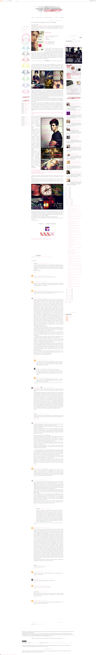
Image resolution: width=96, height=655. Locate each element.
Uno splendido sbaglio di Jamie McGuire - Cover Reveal (75, 226)
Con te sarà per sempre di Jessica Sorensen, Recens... (73, 250)
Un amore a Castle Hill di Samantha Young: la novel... (74, 219)
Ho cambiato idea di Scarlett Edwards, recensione (74, 284)
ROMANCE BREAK (25, 32)
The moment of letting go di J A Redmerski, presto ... (73, 240)
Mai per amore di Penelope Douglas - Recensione (74, 282)
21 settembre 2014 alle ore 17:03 (46, 579)
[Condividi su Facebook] (39, 255)
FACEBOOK (24, 30)
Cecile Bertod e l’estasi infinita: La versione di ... (73, 243)
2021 (68, 187)
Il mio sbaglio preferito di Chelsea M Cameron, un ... (74, 238)
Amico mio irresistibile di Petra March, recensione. (74, 232)
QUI (44, 223)
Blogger (62, 638)
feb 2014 (69, 298)
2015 (68, 196)
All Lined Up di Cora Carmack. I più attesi (75, 263)
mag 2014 (70, 293)
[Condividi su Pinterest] (40, 255)
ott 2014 (69, 202)
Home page (47, 622)
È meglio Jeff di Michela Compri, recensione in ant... (73, 210)
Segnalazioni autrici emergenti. (73, 221)
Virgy (35, 281)
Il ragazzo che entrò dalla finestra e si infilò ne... (74, 213)
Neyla (35, 297)
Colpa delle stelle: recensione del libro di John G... (74, 248)
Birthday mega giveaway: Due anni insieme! (76, 145)
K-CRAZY (56, 17)
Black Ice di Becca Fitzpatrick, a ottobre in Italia (75, 217)
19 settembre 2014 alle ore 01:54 (47, 368)
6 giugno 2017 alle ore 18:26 (42, 600)
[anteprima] (73, 79)
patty (68, 320)
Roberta (35, 585)
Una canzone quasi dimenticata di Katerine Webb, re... (74, 253)
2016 (68, 195)
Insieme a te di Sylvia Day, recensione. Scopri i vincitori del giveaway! (76, 121)
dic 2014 (69, 199)
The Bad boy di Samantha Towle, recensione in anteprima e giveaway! (76, 113)
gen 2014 (69, 300)
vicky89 (35, 600)
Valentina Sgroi (36, 579)
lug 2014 (69, 290)
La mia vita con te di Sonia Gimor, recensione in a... (73, 228)
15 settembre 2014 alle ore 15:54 (43, 565)
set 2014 (69, 204)
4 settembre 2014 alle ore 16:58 (42, 468)
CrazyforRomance (37, 387)
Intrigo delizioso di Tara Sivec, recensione (75, 267)
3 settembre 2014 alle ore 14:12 (42, 290)
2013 (68, 302)
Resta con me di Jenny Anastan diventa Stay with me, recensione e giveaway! (76, 171)
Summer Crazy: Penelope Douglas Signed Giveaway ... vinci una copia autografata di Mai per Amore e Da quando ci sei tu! (76, 162)
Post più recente (34, 622)
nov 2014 (69, 201)
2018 (68, 191)
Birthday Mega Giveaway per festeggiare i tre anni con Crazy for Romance (76, 104)
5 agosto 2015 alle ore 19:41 (42, 585)
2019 (68, 190)
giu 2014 (69, 292)
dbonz (69, 319)
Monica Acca (38, 368)
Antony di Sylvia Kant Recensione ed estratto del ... (74, 206)
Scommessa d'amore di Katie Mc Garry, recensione (74, 235)
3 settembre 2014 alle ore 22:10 (42, 422)
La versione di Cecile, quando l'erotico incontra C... (74, 262)
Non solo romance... (71, 254)
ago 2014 (69, 289)
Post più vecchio (60, 622)
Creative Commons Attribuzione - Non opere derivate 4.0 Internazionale (61, 642)
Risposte (36, 358)
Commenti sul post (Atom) (39, 624)
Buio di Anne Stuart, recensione (73, 230)
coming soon (39, 17)
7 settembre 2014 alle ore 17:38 (43, 527)
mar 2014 (69, 296)
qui (34, 218)
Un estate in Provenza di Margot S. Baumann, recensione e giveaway (75, 153)
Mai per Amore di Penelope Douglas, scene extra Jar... (74, 287)
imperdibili (62, 17)
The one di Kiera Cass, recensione (73, 208)
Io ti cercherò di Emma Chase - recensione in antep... (73, 223)
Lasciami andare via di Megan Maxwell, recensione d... (74, 259)
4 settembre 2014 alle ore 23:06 (42, 480)
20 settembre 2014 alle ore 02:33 (43, 571)
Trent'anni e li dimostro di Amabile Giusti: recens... (75, 270)
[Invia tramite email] (36, 255)
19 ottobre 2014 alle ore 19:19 (45, 377)
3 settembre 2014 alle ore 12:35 (43, 263)
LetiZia (35, 290)
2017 (68, 193)
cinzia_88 (38, 360)
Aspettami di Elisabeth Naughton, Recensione (74, 277)
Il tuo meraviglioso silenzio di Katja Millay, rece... (75, 272)
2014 (68, 198)
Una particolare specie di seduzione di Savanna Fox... (74, 245)
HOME (33, 17)
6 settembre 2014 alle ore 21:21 (46, 508)
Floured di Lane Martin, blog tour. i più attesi (75, 128)
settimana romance (48, 17)
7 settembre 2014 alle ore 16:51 (46, 360)
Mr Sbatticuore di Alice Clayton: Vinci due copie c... (74, 257)
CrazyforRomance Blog (35, 642)
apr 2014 (69, 295)
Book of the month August (72, 279)
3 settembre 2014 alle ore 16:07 (48, 387)
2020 (68, 188)
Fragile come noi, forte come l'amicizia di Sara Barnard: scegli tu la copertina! (76, 179)
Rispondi (35, 272)
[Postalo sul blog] (37, 255)
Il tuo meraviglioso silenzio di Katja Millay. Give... (75, 266)
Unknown (35, 275)
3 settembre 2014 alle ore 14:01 (42, 281)
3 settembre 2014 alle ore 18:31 (43, 413)
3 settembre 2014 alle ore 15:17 (42, 297)
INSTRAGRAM (25, 28)
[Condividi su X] (38, 255)
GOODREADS (24, 29)
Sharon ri (38, 377)
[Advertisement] (47, 246)
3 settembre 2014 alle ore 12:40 (43, 275)
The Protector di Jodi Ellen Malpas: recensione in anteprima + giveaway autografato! (75, 137)
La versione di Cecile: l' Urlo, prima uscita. (75, 214)
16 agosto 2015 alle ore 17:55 (44, 591)
